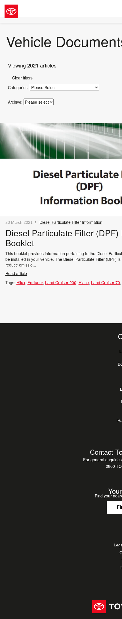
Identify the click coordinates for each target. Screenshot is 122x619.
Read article (16, 273)
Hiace (84, 282)
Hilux (20, 282)
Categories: (18, 87)
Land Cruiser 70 (105, 282)
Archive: (15, 102)
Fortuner (35, 282)
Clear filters (20, 78)
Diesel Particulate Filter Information (70, 222)
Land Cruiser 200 (60, 282)
